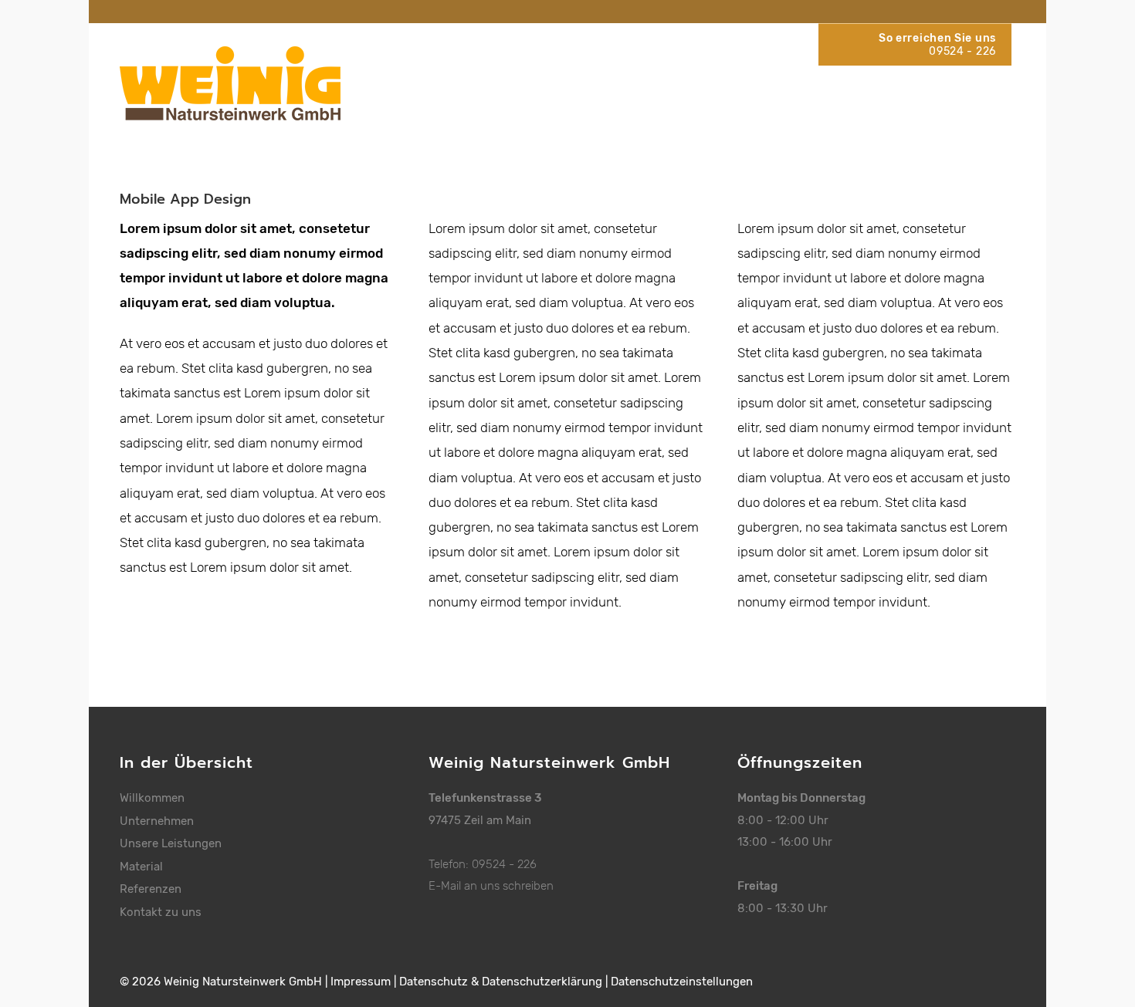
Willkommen (152, 798)
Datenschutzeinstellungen (682, 981)
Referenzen (150, 889)
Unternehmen (157, 821)
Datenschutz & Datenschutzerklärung (500, 981)
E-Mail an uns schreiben (491, 886)
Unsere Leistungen (171, 843)
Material (141, 867)
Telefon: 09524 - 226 (483, 864)
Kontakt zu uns (161, 912)
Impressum (360, 981)
